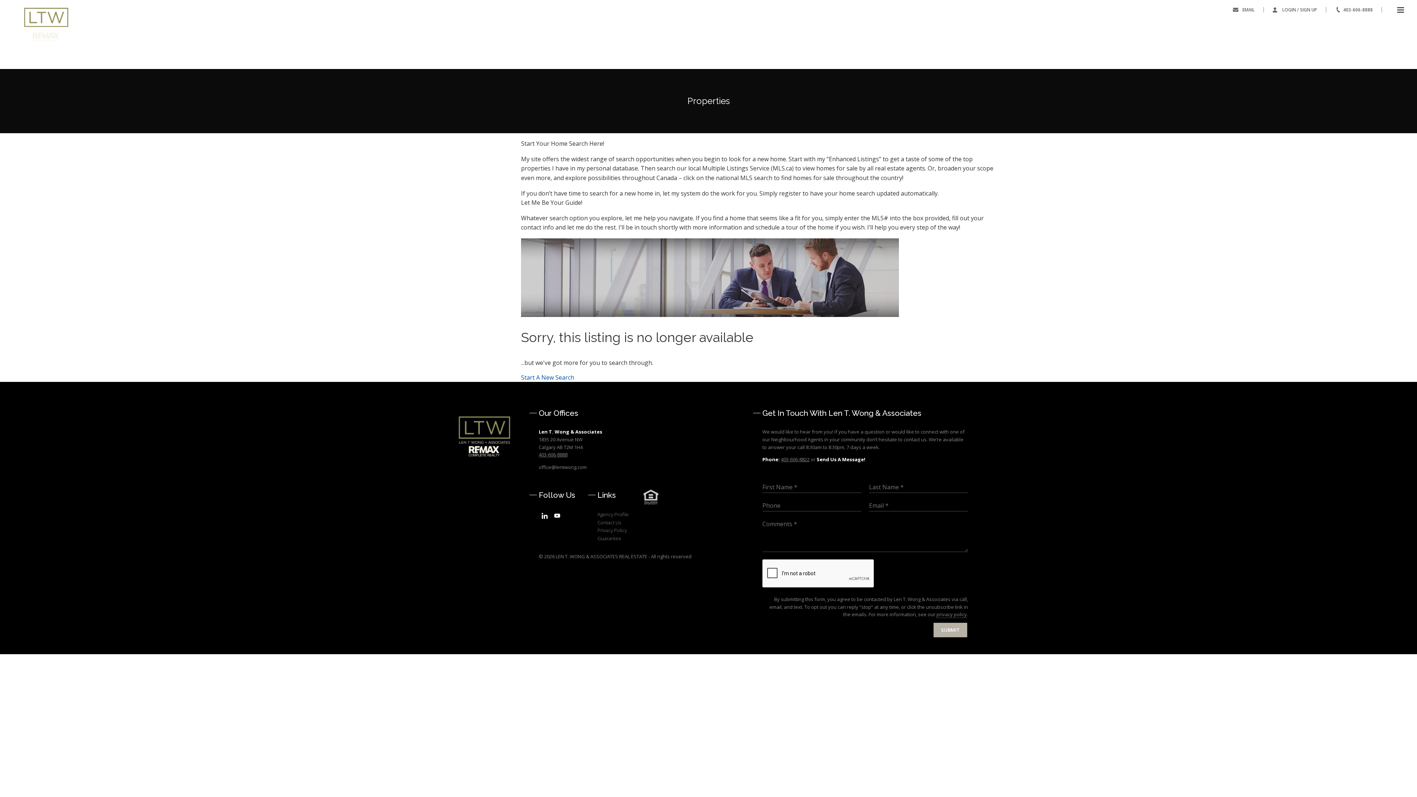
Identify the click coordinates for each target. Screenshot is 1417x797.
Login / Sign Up (1299, 10)
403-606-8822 (795, 459)
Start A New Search (547, 377)
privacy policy (952, 614)
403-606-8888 (1358, 10)
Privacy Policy (612, 530)
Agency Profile (613, 514)
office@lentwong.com (563, 467)
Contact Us (609, 522)
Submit (950, 630)
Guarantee (609, 538)
